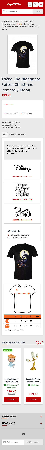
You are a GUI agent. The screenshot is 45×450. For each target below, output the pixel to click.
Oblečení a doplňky (19, 235)
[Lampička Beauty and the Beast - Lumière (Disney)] (33, 361)
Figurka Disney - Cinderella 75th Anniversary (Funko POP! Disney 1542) (11, 380)
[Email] (23, 434)
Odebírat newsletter (34, 442)
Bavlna (13, 125)
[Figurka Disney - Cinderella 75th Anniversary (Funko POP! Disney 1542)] (11, 361)
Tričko (17, 122)
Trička (25, 238)
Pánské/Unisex (14, 238)
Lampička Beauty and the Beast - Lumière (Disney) (33, 380)
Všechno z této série (22, 176)
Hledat (38, 11)
